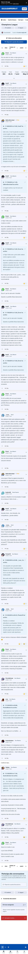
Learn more (3, 3)
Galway (7, 767)
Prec (6, 48)
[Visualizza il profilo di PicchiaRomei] (3, 679)
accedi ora (10, 877)
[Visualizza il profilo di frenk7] (3, 84)
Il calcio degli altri (21, 32)
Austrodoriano (9, 740)
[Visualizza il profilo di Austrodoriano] (3, 741)
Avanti (21, 48)
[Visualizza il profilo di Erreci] (3, 53)
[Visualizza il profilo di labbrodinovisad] (3, 120)
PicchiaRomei (9, 678)
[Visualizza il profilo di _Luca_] (3, 415)
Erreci (7, 53)
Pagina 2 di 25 (12, 48)
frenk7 (7, 83)
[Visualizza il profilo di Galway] (3, 768)
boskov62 (8, 492)
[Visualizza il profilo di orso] (3, 699)
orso (7, 699)
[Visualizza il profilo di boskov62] (3, 493)
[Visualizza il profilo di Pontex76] (3, 554)
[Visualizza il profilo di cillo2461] (2, 32)
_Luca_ (8, 414)
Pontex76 (8, 554)
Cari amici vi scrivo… (10, 918)
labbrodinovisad (10, 120)
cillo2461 (8, 32)
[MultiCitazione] (2, 66)
